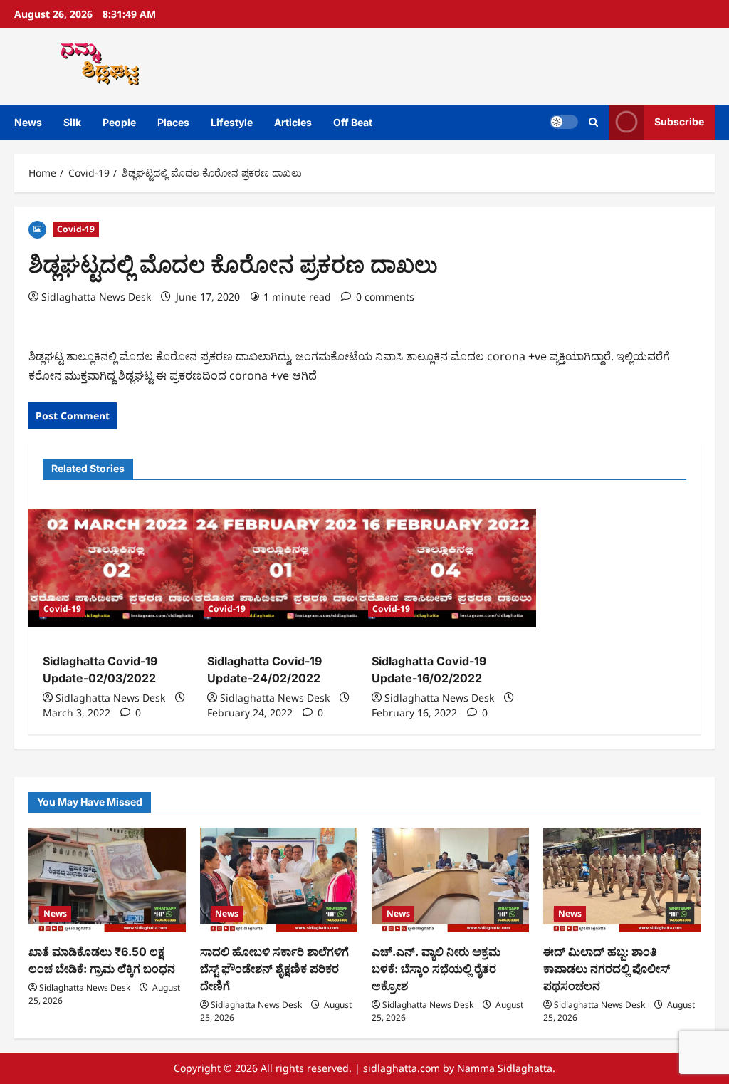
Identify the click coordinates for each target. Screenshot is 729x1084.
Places (173, 122)
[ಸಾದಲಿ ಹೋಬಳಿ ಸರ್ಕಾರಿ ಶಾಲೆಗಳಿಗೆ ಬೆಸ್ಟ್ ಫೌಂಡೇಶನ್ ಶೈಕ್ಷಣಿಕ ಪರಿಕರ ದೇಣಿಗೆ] (278, 880)
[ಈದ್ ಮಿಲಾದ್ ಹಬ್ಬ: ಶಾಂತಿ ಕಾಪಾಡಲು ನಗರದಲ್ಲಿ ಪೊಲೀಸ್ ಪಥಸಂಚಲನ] (622, 880)
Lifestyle (232, 122)
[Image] (37, 228)
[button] (593, 122)
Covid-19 (76, 229)
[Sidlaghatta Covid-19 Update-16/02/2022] (446, 568)
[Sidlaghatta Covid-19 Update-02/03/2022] (117, 568)
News (28, 122)
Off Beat (352, 122)
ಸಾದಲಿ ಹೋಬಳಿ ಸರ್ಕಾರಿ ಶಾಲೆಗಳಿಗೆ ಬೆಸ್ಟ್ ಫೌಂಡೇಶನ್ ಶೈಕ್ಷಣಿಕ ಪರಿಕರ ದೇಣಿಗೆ (274, 968)
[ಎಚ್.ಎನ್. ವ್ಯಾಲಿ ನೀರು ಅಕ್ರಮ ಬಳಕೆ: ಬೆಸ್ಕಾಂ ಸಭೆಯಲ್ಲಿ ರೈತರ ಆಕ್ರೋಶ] (450, 880)
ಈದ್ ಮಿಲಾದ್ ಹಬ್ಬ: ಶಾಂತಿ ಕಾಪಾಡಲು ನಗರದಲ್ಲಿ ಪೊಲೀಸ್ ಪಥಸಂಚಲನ (606, 968)
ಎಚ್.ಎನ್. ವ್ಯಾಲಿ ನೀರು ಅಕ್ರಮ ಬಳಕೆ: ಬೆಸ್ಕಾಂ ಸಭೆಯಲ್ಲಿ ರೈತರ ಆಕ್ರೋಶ (436, 968)
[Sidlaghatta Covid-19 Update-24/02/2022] (282, 568)
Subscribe (679, 121)
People (119, 122)
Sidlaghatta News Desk (96, 296)
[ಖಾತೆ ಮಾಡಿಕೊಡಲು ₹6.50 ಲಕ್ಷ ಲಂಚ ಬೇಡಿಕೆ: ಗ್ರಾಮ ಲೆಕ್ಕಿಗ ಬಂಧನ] (107, 880)
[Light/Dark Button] (564, 122)
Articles (293, 122)
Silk (72, 122)
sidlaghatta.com (401, 1068)
